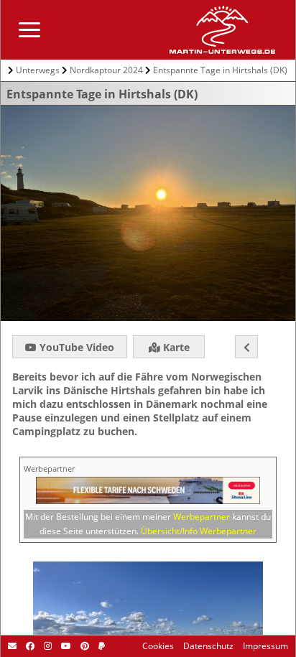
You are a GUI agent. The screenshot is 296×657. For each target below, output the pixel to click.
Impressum (264, 646)
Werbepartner (201, 517)
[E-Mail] (12, 646)
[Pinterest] (83, 646)
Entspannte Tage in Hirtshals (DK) (220, 70)
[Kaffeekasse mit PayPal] (100, 646)
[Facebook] (29, 646)
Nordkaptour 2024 (106, 70)
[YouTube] (65, 646)
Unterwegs (38, 70)
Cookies (158, 646)
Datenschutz (207, 646)
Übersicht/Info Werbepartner (198, 531)
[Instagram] (47, 646)
